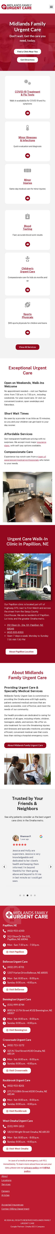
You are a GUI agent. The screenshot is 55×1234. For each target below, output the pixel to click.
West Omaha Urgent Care (18, 1120)
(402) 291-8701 (15, 967)
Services (5, 1184)
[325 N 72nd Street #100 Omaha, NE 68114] (4, 1051)
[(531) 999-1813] (4, 1126)
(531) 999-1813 (15, 1126)
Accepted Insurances (12, 1204)
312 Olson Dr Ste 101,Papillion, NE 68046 (19, 938)
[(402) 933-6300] (4, 931)
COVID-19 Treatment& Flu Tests (27, 93)
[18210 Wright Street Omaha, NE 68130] (4, 1132)
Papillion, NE (10, 925)
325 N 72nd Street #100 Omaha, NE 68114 (26, 1052)
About (4, 1176)
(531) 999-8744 (15, 1004)
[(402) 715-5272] (4, 1045)
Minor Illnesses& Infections (27, 139)
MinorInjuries (27, 181)
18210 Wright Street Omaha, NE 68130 (28, 1131)
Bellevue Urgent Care (15, 961)
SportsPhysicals (27, 316)
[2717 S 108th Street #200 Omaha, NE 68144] (4, 1091)
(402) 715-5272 (15, 1045)
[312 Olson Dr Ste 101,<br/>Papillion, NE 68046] (4, 936)
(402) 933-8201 (15, 1085)
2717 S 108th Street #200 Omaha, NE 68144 (27, 1093)
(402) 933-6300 (15, 632)
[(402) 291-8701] (4, 967)
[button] (51, 6)
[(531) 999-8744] (4, 1004)
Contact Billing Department (15, 1209)
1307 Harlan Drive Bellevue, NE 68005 (27, 972)
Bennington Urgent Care (17, 999)
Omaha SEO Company (35, 1226)
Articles (5, 1195)
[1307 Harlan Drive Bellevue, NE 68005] (4, 972)
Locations (6, 1180)
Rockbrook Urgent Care (16, 1080)
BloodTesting (27, 228)
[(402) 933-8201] (4, 1085)
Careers (5, 1191)
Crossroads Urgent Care (17, 1039)
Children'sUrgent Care (27, 270)
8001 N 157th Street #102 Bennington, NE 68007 (29, 1012)
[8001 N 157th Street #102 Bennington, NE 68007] (4, 1010)
